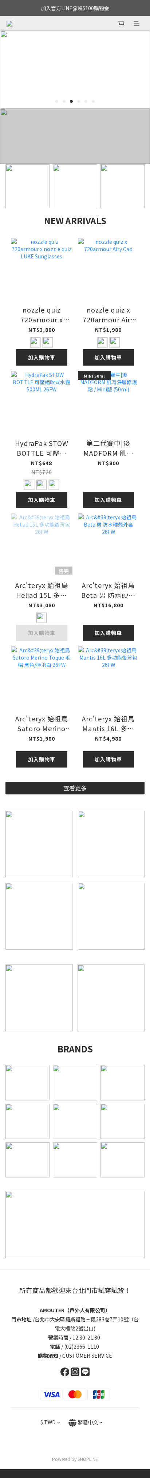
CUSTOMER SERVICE (87, 1355)
